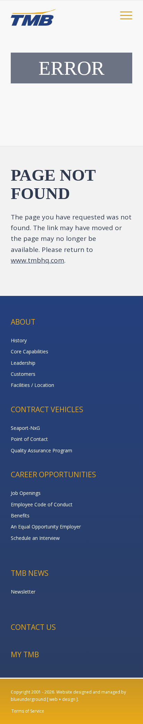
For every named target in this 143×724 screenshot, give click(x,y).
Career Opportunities (53, 474)
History (19, 340)
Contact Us (33, 627)
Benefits (20, 515)
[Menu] (122, 14)
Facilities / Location (32, 385)
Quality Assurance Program (41, 450)
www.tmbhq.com (37, 260)
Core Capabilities (29, 351)
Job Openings (26, 493)
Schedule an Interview (35, 538)
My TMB (25, 654)
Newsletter (23, 591)
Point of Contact (29, 439)
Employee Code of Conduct (42, 504)
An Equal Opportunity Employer (46, 526)
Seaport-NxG (25, 428)
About (23, 322)
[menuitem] (122, 14)
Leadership (23, 363)
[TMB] (59, 14)
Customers (23, 374)
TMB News (30, 573)
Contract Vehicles (47, 409)
